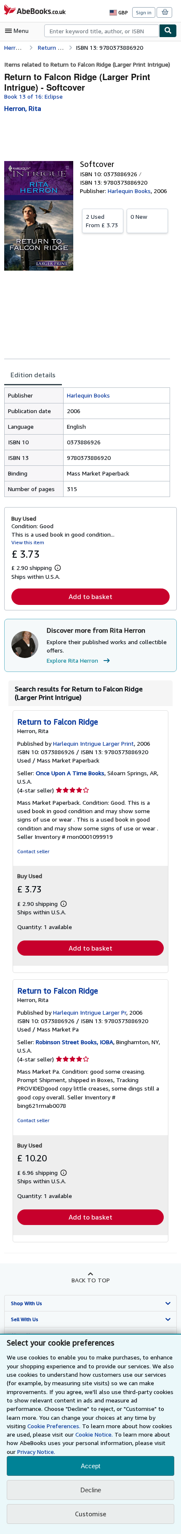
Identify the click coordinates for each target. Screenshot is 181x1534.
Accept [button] (90, 1466)
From (102, 220)
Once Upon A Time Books (70, 772)
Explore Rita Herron (72, 660)
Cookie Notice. (94, 1434)
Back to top (91, 1280)
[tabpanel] (87, 442)
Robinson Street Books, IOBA (74, 1041)
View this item (27, 542)
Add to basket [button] (90, 596)
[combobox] (101, 30)
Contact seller (33, 851)
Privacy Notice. (36, 1451)
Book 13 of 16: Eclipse (33, 96)
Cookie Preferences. (53, 1425)
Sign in (144, 12)
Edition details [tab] (33, 375)
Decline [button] (90, 1490)
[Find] (168, 30)
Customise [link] (90, 1514)
